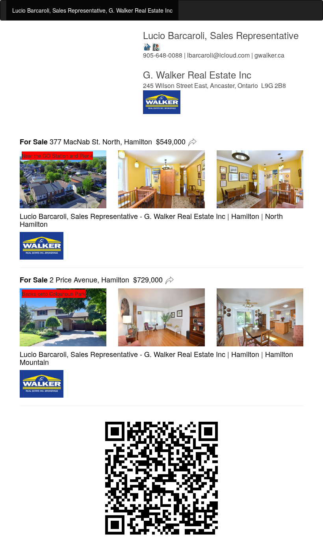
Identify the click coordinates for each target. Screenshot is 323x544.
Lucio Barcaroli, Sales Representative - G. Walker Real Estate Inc (122, 216)
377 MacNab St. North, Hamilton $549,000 (103, 141)
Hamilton (245, 216)
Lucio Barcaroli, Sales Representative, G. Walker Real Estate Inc (92, 10)
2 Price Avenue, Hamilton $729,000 (91, 279)
